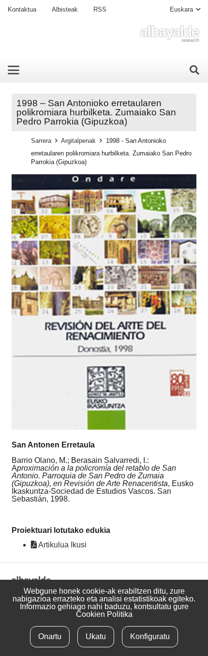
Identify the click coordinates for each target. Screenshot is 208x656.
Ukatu (96, 636)
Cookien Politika (104, 614)
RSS (99, 9)
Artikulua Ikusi (62, 545)
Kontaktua (22, 9)
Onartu (49, 636)
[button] (185, 9)
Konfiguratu (150, 636)
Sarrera (41, 140)
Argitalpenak (78, 140)
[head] (169, 33)
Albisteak (65, 9)
